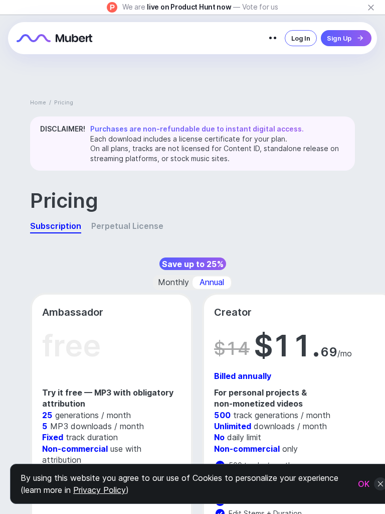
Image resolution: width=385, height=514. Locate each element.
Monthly (173, 282)
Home (38, 102)
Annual (212, 282)
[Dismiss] (371, 8)
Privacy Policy (99, 490)
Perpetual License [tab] (127, 226)
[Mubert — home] (55, 38)
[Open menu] (273, 38)
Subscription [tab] (55, 226)
